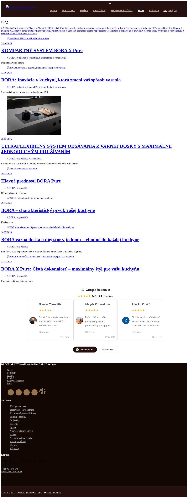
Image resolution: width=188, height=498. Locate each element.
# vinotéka (163, 30)
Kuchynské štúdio (121, 10)
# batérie (12, 28)
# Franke (157, 28)
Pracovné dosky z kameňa (22, 410)
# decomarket (71, 28)
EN (169, 10)
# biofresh (22, 28)
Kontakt (154, 10)
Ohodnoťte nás (87, 349)
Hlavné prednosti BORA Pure (31, 181)
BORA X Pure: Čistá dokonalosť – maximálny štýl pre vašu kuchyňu (70, 269)
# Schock (70, 30)
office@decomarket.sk (11, 471)
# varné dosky (151, 30)
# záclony (32, 33)
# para (23, 30)
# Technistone (112, 30)
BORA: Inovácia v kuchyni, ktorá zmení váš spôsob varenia (61, 79)
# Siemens (80, 30)
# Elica (127, 28)
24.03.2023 (6, 261)
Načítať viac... (108, 349)
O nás (53, 10)
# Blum (39, 28)
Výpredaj (14, 448)
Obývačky (15, 420)
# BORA (47, 28)
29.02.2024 (6, 173)
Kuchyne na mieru (18, 406)
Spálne (13, 427)
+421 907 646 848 (9, 468)
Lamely (13, 434)
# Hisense (176, 28)
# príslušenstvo (59, 30)
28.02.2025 (6, 139)
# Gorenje (166, 28)
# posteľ (30, 30)
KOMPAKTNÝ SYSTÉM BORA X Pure (42, 50)
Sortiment (68, 10)
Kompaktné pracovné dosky (23, 413)
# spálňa (89, 30)
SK (164, 10)
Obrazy (13, 445)
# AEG (4, 28)
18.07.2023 (6, 232)
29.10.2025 (6, 43)
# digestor (82, 28)
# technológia (125, 30)
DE (175, 10)
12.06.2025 (6, 72)
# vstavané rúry (175, 30)
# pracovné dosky (43, 30)
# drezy (101, 28)
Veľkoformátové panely (21, 438)
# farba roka (147, 28)
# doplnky (92, 28)
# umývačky (138, 30)
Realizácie (99, 10)
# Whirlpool (22, 33)
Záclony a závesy (18, 441)
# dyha (108, 28)
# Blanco (31, 28)
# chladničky (58, 28)
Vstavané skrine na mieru (21, 431)
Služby (84, 10)
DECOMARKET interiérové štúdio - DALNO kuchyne (35, 492)
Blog (141, 10)
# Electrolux (118, 28)
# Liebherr (15, 30)
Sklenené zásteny (18, 417)
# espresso (136, 28)
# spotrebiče (99, 30)
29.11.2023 (6, 203)
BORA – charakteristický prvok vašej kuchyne (48, 210)
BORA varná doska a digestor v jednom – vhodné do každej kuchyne (70, 239)
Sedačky (14, 424)
